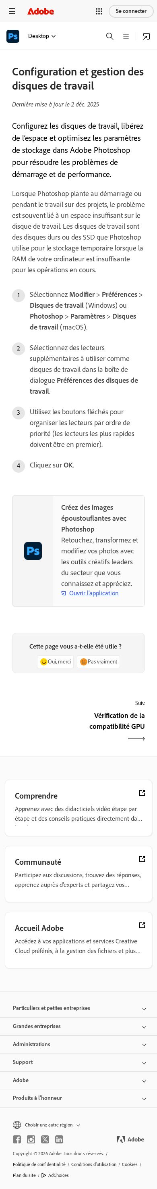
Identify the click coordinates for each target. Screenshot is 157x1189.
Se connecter (131, 11)
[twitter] (45, 1139)
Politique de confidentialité (39, 1164)
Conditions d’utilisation (93, 1164)
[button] (99, 11)
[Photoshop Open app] (147, 36)
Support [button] (23, 1062)
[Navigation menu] (12, 11)
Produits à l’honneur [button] (37, 1098)
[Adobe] (40, 11)
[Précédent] (44, 728)
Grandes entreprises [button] (37, 1026)
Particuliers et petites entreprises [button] (51, 1008)
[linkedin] (59, 1139)
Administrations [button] (31, 1044)
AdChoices (58, 1175)
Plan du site (24, 1175)
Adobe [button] (21, 1080)
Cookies (130, 1164)
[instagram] (31, 1139)
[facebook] (17, 1139)
